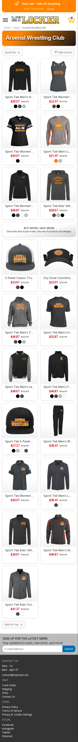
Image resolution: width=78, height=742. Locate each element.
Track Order (9, 685)
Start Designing (19, 87)
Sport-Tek (12, 52)
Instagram (8, 728)
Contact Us (8, 696)
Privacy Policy (10, 707)
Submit (69, 649)
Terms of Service (12, 710)
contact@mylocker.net (15, 675)
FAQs (5, 693)
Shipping (7, 689)
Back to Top (14, 624)
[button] (5, 20)
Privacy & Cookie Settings (17, 714)
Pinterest (7, 736)
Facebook (8, 724)
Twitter (6, 732)
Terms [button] (50, 8)
